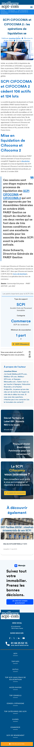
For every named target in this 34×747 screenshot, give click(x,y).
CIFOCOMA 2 (12, 198)
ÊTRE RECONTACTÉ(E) (18, 744)
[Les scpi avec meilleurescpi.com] (10, 4)
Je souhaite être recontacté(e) (18, 493)
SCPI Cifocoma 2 (22, 344)
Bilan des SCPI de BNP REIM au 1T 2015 (16, 545)
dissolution (25, 161)
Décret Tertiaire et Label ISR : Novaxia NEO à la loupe (14, 421)
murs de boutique (20, 274)
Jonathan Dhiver (15, 38)
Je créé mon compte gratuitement (19, 603)
